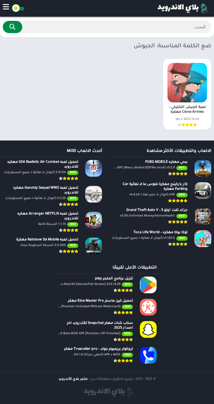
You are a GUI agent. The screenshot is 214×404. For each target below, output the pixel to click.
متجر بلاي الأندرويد (73, 379)
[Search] (12, 27)
